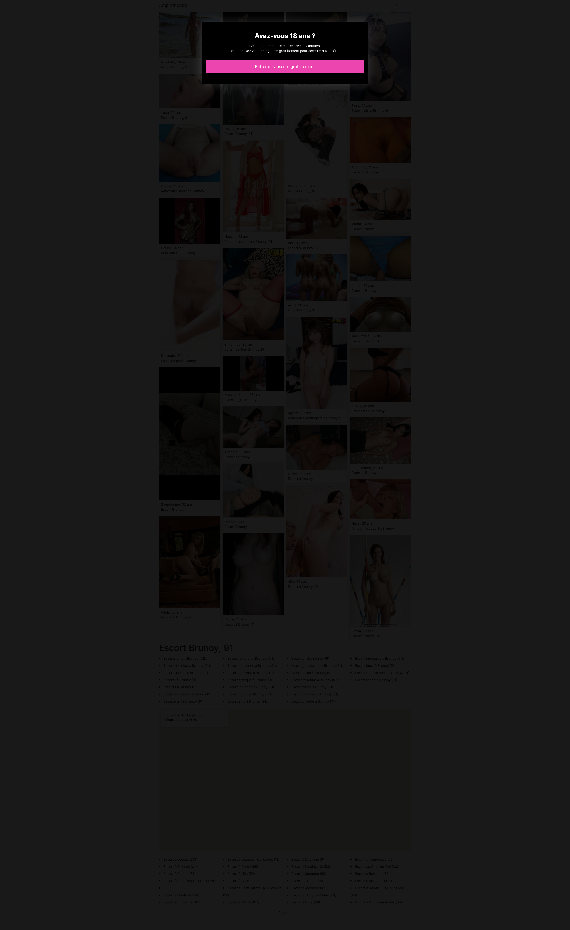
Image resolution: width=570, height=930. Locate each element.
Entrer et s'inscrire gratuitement (285, 66)
